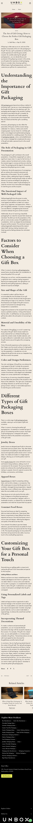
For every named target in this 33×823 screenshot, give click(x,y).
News (19, 9)
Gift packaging (5, 105)
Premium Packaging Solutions (9, 755)
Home (13, 9)
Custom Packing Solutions (23, 730)
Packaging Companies (24, 751)
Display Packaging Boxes (8, 732)
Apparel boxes (5, 481)
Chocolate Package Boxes (8, 723)
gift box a (15, 567)
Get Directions (7, 776)
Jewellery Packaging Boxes (8, 742)
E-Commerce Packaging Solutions (10, 735)
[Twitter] (14, 668)
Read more (12, 708)
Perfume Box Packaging (8, 753)
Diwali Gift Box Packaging (23, 732)
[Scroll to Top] (30, 814)
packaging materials (8, 137)
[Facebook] (8, 668)
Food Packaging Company (8, 739)
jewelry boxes (9, 462)
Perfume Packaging (21, 753)
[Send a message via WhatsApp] (30, 820)
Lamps (18, 742)
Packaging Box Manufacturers (9, 751)
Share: (3, 669)
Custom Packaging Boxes (8, 730)
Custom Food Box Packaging (9, 728)
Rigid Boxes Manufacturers (8, 758)
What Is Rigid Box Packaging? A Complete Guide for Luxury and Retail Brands (12, 703)
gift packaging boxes (21, 420)
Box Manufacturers (6, 721)
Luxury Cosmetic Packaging (9, 746)
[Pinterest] (11, 668)
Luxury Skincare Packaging (8, 748)
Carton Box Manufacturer (19, 721)
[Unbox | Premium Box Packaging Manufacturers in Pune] (16, 3)
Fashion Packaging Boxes (8, 737)
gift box (14, 330)
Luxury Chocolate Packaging (9, 744)
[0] (30, 3)
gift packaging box (23, 270)
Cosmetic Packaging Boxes (8, 725)
